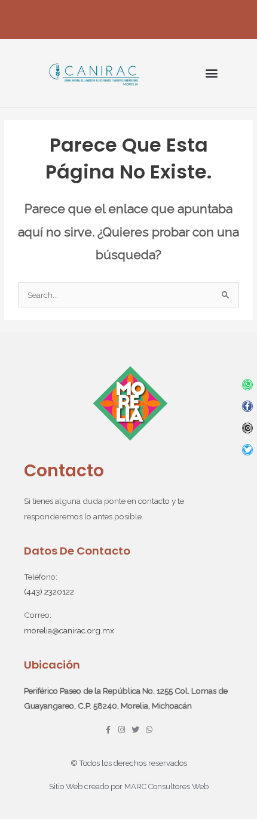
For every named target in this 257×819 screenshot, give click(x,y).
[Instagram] (247, 428)
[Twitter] (247, 450)
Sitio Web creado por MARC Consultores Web (129, 786)
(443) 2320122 (49, 591)
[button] (211, 73)
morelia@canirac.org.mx (69, 630)
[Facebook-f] (247, 406)
